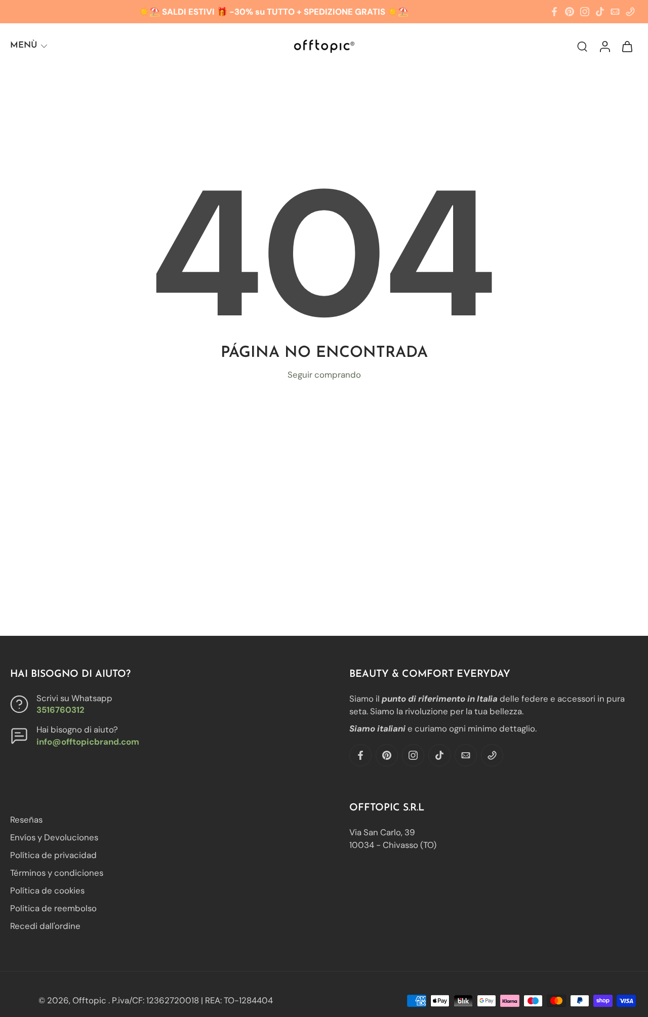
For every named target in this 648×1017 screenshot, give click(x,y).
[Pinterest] (569, 12)
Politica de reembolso (53, 908)
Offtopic (90, 1000)
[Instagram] (584, 12)
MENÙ (23, 45)
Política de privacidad (53, 855)
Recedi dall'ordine (45, 926)
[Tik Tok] (600, 12)
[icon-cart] (627, 45)
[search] (582, 46)
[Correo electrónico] (615, 12)
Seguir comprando (324, 374)
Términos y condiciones (56, 873)
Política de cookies (47, 891)
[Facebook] (554, 12)
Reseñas (26, 819)
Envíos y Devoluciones (54, 837)
